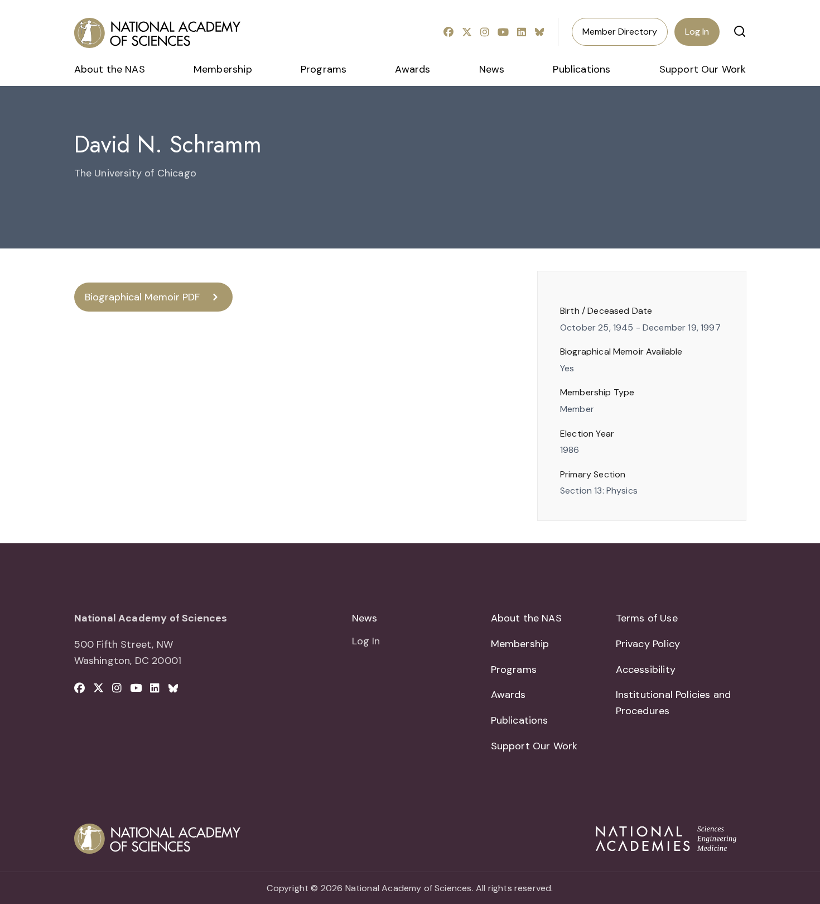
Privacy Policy (648, 644)
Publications (581, 69)
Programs (323, 69)
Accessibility (646, 669)
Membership (223, 69)
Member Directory (619, 31)
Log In (697, 31)
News (492, 69)
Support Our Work (702, 69)
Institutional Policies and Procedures (673, 703)
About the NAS (109, 69)
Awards (412, 69)
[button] (739, 31)
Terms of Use (647, 618)
